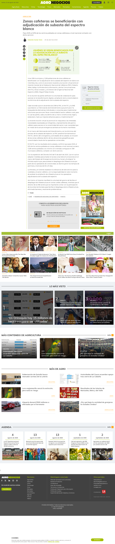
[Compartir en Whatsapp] (24, 56)
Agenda (86, 7)
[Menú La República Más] (108, 2)
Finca (49, 7)
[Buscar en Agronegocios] (112, 2)
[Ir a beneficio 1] (48, 221)
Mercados (57, 7)
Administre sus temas (93, 108)
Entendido (97, 539)
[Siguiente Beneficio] (76, 215)
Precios (93, 7)
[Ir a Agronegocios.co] (10, 477)
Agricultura (15, 7)
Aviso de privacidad (56, 485)
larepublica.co (98, 479)
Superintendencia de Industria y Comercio (62, 493)
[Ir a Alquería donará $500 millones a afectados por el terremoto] (11, 406)
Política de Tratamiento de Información (62, 489)
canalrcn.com (97, 485)
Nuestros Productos (56, 481)
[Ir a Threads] (17, 480)
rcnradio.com (97, 487)
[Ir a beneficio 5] (55, 221)
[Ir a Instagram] (13, 480)
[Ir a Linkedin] (9, 480)
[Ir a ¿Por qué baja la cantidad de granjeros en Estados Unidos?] (69, 406)
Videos (100, 7)
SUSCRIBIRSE (53, 226)
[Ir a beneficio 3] (51, 221)
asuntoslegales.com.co (100, 481)
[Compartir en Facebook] (24, 52)
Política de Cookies (56, 491)
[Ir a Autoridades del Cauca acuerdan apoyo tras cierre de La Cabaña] (69, 378)
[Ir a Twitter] (5, 480)
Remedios (66, 7)
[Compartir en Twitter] (24, 46)
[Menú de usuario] (104, 2)
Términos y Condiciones (57, 487)
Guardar (24, 59)
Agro (53, 396)
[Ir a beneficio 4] (53, 221)
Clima (33, 7)
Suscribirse (6, 489)
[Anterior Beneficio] (30, 215)
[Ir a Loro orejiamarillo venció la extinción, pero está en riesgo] (11, 392)
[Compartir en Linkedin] (24, 49)
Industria (51, 382)
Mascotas (25, 7)
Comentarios (76, 7)
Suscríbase (96, 2)
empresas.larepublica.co (101, 483)
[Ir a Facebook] (1, 480)
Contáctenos (54, 483)
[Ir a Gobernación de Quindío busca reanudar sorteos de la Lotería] (11, 378)
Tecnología (41, 7)
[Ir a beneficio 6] (57, 221)
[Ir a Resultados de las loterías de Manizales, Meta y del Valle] (69, 392)
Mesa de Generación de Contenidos (61, 479)
